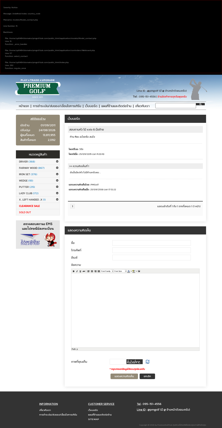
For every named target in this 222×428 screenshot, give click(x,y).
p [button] (77, 349)
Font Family (106, 271)
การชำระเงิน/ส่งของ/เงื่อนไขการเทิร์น (58, 414)
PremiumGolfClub (164, 425)
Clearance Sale (29, 206)
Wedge (26, 180)
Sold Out (25, 212)
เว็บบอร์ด (93, 410)
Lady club (28, 193)
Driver (27, 161)
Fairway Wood (31, 168)
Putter (27, 187)
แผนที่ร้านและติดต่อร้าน (100, 414)
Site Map (93, 419)
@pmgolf (152, 91)
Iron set (28, 174)
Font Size (118, 271)
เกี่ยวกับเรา (45, 410)
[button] (73, 271)
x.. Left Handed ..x (32, 199)
